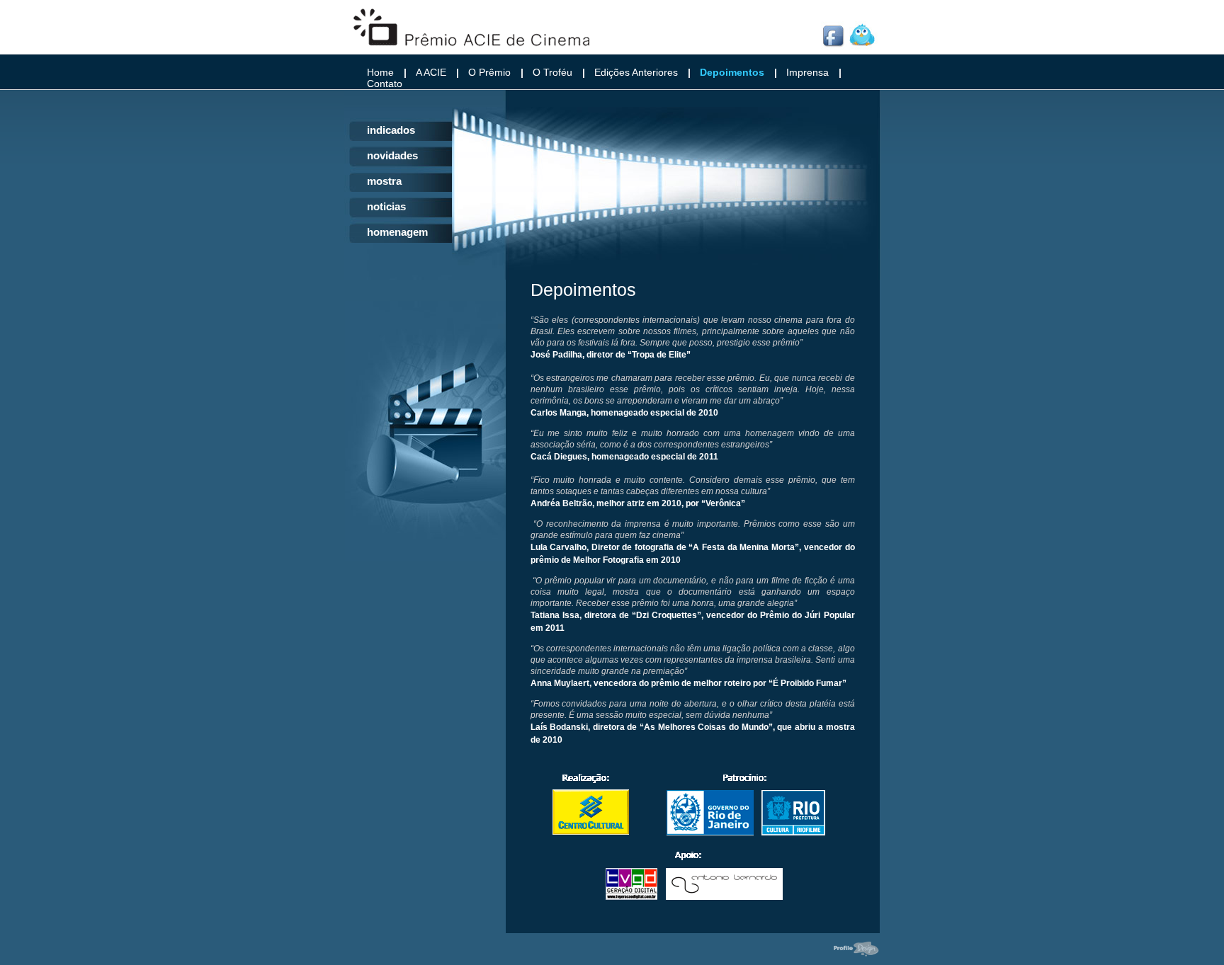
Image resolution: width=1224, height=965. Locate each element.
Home (380, 72)
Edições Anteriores (636, 72)
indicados (391, 130)
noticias (386, 206)
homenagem (397, 232)
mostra (384, 181)
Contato (384, 83)
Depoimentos (732, 72)
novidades (392, 155)
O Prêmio (489, 72)
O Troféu (552, 72)
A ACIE (431, 72)
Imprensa (807, 72)
